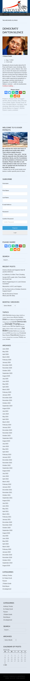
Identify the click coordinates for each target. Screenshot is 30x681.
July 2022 (5, 473)
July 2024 (5, 411)
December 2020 (7, 522)
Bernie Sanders (12, 100)
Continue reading (8, 86)
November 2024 (7, 400)
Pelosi (18, 333)
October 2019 (6, 560)
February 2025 (6, 392)
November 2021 (7, 492)
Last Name (5, 197)
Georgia (22, 326)
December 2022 (7, 460)
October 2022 (6, 465)
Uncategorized (6, 589)
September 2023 (7, 438)
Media (21, 331)
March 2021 (6, 514)
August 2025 (6, 376)
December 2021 (7, 489)
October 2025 (6, 370)
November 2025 (7, 368)
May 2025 (5, 384)
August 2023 (6, 441)
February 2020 (6, 549)
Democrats (21, 321)
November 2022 (7, 462)
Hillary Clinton (6, 328)
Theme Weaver (20, 678)
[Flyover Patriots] (15, 6)
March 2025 (6, 389)
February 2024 (6, 424)
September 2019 (7, 563)
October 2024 (6, 403)
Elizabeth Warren (11, 104)
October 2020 (6, 527)
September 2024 (7, 405)
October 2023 (6, 435)
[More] (18, 96)
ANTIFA (4, 100)
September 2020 (7, 530)
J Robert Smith (12, 98)
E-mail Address (6, 204)
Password (5, 211)
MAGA (18, 331)
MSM (8, 333)
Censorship (18, 319)
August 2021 (6, 500)
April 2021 (5, 511)
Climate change (5, 321)
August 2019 (6, 565)
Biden (4, 319)
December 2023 (7, 430)
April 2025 (5, 386)
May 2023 (5, 449)
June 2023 (5, 446)
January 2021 (6, 519)
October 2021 (6, 495)
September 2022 (7, 468)
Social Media (15, 337)
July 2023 (5, 443)
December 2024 (7, 397)
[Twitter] (9, 92)
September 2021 (7, 498)
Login (15, 232)
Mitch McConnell (14, 106)
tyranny (4, 339)
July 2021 (5, 503)
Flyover (4, 110)
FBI (11, 326)
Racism (8, 335)
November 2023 (7, 433)
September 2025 (7, 373)
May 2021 (5, 508)
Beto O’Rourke (22, 100)
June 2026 (5, 349)
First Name (5, 190)
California (12, 319)
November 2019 (7, 557)
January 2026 (6, 362)
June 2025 (5, 381)
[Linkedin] (16, 92)
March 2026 (6, 357)
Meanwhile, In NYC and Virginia (12, 286)
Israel (15, 328)
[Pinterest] (20, 92)
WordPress (21, 676)
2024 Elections (7, 315)
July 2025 (5, 378)
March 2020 (6, 546)
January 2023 (6, 457)
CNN (10, 321)
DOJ (3, 324)
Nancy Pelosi (13, 333)
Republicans (14, 335)
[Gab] (13, 92)
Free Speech (16, 326)
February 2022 (6, 484)
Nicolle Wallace (7, 108)
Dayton (13, 102)
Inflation (12, 328)
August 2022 (6, 470)
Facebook (8, 326)
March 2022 (6, 481)
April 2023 (5, 451)
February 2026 (6, 359)
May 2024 (5, 416)
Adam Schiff (19, 315)
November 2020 (7, 525)
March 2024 (6, 422)
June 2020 (5, 538)
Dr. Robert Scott (7, 578)
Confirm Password (7, 218)
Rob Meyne (5, 586)
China (24, 319)
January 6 (19, 328)
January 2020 (6, 552)
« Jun (5, 665)
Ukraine (8, 339)
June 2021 (5, 506)
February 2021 (6, 517)
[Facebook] (6, 92)
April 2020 (5, 544)
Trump (21, 337)
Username (5, 183)
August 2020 (6, 533)
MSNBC (22, 106)
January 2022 (6, 487)
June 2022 (5, 476)
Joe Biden (20, 104)
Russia (22, 335)
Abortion (14, 315)
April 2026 (5, 354)
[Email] (24, 92)
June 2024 (5, 414)
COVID (13, 322)
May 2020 (5, 541)
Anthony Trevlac (7, 575)
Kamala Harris (12, 331)
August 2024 (6, 408)
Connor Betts (6, 102)
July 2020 (5, 535)
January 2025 (6, 395)
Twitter (24, 337)
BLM (9, 319)
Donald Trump (20, 102)
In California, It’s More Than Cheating (13, 274)
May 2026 (5, 351)
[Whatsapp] (11, 96)
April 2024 (5, 419)
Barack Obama (10, 317)
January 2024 (6, 427)
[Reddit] (15, 96)
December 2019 (7, 554)
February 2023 (6, 454)
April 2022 (5, 479)
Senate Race (10, 337)
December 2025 (7, 365)
